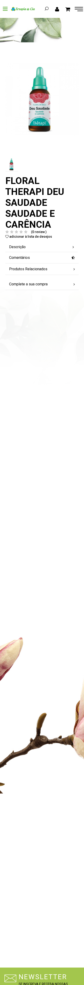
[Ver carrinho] (68, 9)
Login (57, 9)
